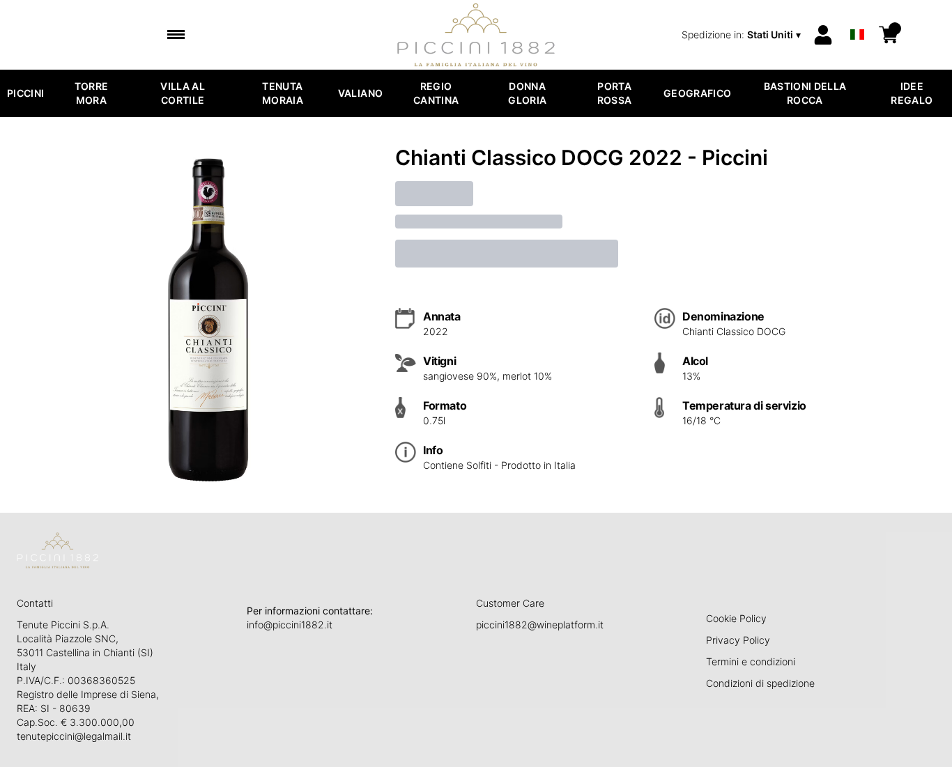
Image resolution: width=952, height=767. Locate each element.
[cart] (888, 35)
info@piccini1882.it (289, 624)
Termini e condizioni (750, 661)
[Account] (823, 35)
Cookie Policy (736, 618)
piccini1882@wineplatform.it (540, 624)
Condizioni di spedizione (760, 683)
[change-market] (742, 35)
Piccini (25, 93)
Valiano (360, 93)
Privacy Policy (738, 640)
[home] (476, 35)
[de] (857, 16)
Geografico (697, 93)
